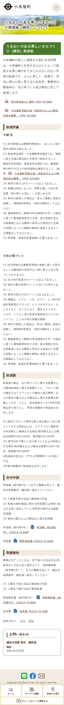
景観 (31, 621)
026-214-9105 (15, 650)
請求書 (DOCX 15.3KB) (34, 611)
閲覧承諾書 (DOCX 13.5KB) (36, 541)
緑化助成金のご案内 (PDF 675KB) (31, 101)
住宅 (22, 621)
